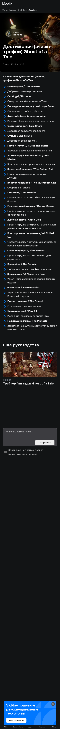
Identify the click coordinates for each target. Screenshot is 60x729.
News (12, 10)
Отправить (45, 442)
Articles (22, 10)
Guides (32, 10)
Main (5, 10)
